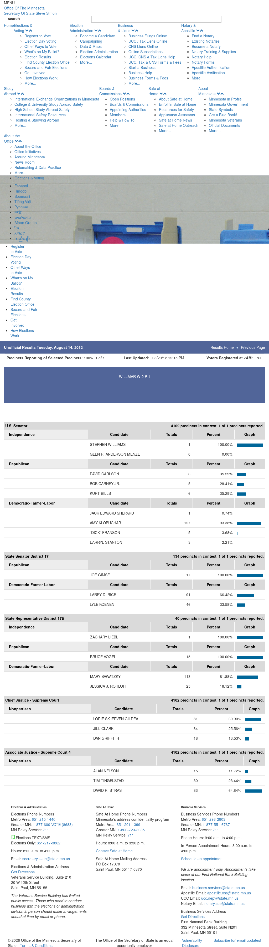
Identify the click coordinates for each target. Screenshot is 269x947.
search (14, 18)
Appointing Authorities (128, 109)
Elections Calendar (95, 56)
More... (30, 83)
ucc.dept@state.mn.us (219, 898)
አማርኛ (19, 233)
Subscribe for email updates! (237, 940)
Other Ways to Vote (40, 46)
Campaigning (91, 41)
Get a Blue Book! (223, 114)
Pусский (21, 206)
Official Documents (224, 125)
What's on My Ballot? (41, 51)
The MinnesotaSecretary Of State (30, 10)
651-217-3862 (48, 842)
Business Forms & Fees (148, 77)
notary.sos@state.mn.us (224, 903)
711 (46, 829)
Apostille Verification (208, 72)
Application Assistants (177, 114)
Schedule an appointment (202, 858)
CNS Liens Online (143, 46)
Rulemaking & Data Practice (37, 167)
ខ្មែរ (16, 227)
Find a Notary (203, 35)
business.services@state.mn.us (218, 887)
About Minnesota (207, 91)
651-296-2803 (213, 819)
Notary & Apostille (188, 28)
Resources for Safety (176, 109)
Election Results (37, 56)
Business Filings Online (147, 35)
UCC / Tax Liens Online (147, 41)
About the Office (12, 138)
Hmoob (20, 191)
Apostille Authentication (211, 67)
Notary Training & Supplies (214, 51)
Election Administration (81, 28)
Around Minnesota (29, 156)
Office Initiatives (27, 151)
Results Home (222, 347)
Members (118, 114)
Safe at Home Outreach (178, 125)
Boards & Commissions (110, 91)
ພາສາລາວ (22, 217)
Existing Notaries (206, 41)
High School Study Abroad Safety (42, 109)
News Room (24, 162)
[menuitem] (42, 54)
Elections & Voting (23, 28)
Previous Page (253, 347)
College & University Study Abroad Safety (48, 104)
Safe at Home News (175, 120)
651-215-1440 (43, 819)
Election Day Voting (40, 41)
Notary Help (201, 56)
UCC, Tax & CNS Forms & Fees (154, 62)
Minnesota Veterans (225, 120)
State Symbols (221, 109)
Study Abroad (10, 91)
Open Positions (122, 99)
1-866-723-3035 (131, 829)
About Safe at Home (176, 99)
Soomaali (22, 196)
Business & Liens (125, 28)
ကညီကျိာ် (22, 238)
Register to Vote (37, 35)
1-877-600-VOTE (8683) (53, 824)
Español (21, 185)
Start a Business (142, 67)
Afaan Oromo (25, 222)
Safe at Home (154, 91)
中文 (18, 212)
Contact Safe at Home (114, 850)
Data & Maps (91, 46)
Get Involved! (35, 72)
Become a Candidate (97, 35)
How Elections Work (41, 77)
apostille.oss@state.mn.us (228, 892)
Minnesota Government (228, 104)
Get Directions (23, 871)
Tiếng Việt (22, 201)
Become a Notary (206, 46)
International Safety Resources (40, 114)
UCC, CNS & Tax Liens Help (151, 56)
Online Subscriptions (145, 51)
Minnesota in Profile (225, 99)
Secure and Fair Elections (45, 67)
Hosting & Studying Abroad (36, 120)
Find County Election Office (47, 62)
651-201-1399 (128, 824)
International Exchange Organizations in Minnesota (56, 99)
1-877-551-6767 (216, 824)
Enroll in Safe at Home (177, 104)
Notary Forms (203, 62)
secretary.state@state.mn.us (45, 858)
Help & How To (122, 120)
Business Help (140, 72)
